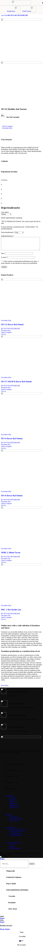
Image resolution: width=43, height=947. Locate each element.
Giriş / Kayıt (12, 909)
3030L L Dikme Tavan (10, 552)
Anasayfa (12, 798)
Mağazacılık (13, 817)
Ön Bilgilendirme (15, 833)
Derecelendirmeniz (8, 232)
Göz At (3, 334)
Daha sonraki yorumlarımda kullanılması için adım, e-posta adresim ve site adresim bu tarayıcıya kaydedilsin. (20, 262)
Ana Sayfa (4, 15)
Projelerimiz (11, 11)
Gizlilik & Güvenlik (16, 832)
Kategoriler (9, 815)
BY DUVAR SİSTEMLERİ (18, 15)
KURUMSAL (10, 796)
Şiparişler (12, 846)
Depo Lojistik (13, 820)
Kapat (2, 859)
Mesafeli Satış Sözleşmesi (17, 830)
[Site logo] (21, 5)
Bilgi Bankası (13, 807)
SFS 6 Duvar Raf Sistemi (11, 438)
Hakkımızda (13, 800)
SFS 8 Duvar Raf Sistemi (11, 495)
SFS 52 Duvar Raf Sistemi (12, 324)
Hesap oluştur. (5, 929)
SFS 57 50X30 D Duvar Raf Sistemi (16, 381)
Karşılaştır (12, 902)
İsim (3, 253)
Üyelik (11, 845)
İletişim (11, 802)
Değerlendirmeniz (7, 236)
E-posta (4, 257)
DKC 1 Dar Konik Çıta (11, 609)
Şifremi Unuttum (14, 848)
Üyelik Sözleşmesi (15, 835)
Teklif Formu (26, 11)
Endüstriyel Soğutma (16, 818)
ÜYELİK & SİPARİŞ (12, 843)
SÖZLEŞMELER (11, 828)
